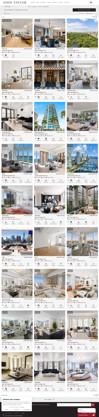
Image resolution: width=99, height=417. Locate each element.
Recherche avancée (84, 10)
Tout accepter (26, 409)
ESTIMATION (43, 2)
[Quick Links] (53, 399)
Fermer (6, 409)
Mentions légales (8, 413)
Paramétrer (16, 409)
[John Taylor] (14, 2)
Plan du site (16, 413)
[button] (3, 414)
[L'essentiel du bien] (2, 55)
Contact (22, 413)
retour (8, 6)
